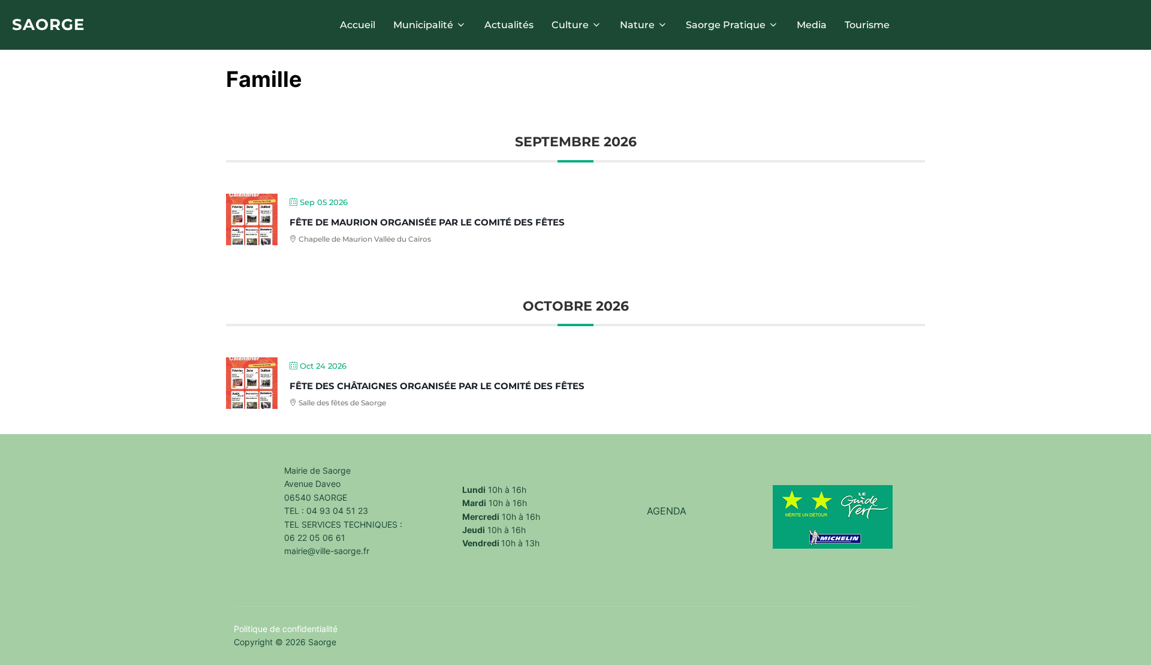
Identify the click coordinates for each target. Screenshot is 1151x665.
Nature (637, 25)
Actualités (509, 25)
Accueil (357, 25)
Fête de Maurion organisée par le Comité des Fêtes (427, 222)
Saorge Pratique (726, 25)
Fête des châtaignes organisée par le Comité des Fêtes (437, 386)
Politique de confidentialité (286, 629)
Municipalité (423, 25)
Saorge (48, 24)
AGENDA (666, 511)
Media (812, 25)
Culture (570, 25)
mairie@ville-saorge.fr (326, 551)
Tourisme (867, 25)
